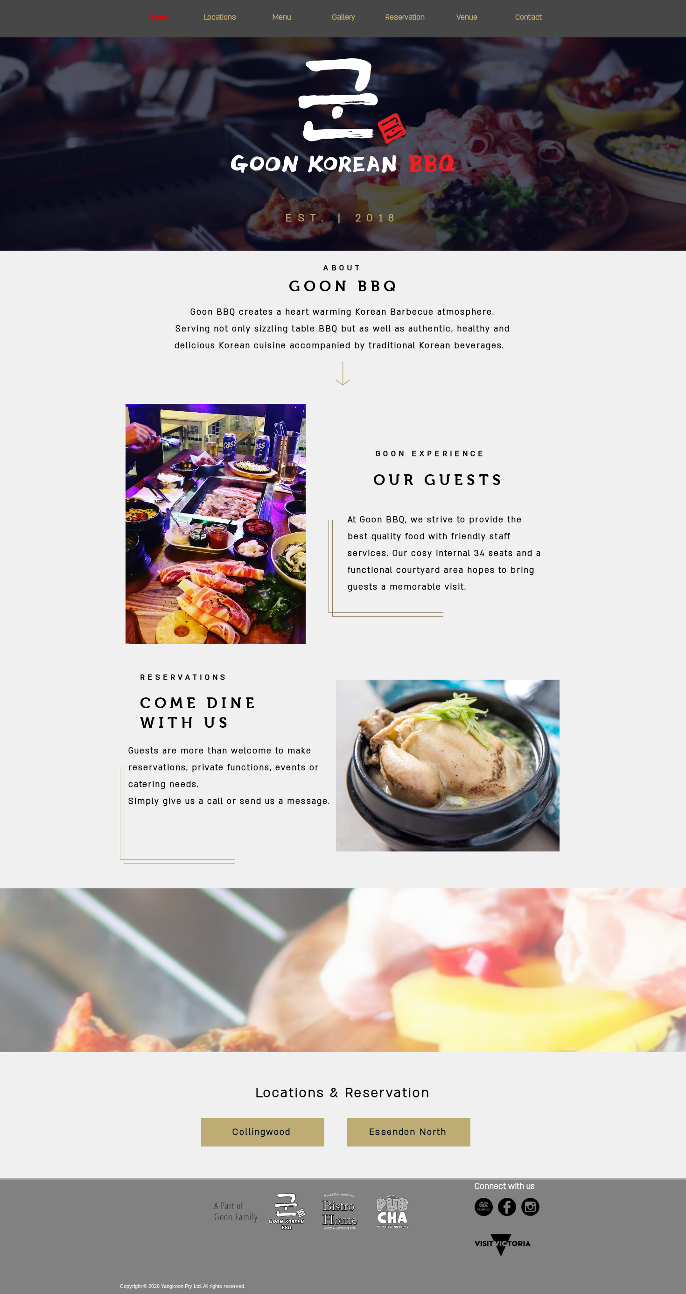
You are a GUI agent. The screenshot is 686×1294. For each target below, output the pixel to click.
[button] (220, 17)
